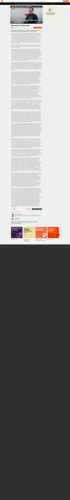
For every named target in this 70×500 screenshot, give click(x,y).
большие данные (30, 221)
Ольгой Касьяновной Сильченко (33, 111)
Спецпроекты (35, 1)
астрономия (17, 218)
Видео (19, 1)
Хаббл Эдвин (14, 223)
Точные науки (19, 223)
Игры (27, 1)
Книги (23, 1)
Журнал (8, 1)
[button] (59, 235)
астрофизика (19, 221)
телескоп (35, 221)
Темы (31, 1)
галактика (24, 221)
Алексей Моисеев (15, 27)
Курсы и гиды (13, 1)
